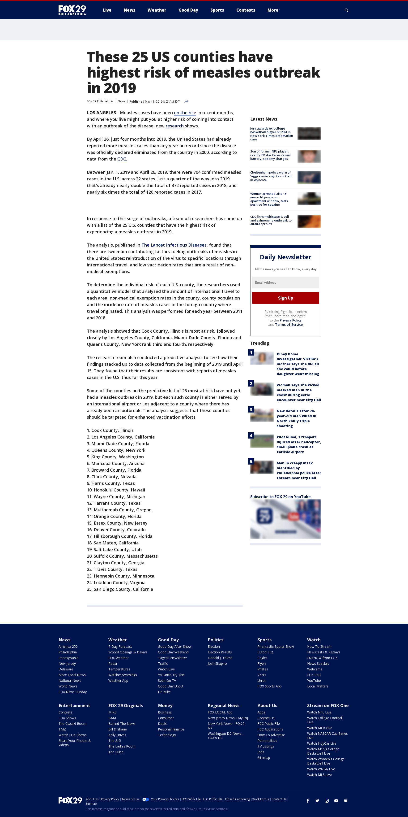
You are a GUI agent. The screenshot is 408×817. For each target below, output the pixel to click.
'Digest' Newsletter (172, 658)
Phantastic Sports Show (276, 646)
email (345, 800)
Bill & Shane (117, 729)
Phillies (263, 669)
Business (165, 712)
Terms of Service (289, 324)
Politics (215, 640)
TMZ (62, 729)
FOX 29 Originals (125, 705)
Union (262, 680)
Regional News (223, 705)
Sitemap (264, 757)
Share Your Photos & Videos (75, 742)
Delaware (66, 669)
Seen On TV (167, 680)
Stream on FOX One (328, 705)
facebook (308, 800)
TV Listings (266, 746)
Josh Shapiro (217, 663)
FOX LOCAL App (220, 712)
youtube (336, 800)
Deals (162, 723)
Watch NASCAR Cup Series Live (327, 735)
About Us (267, 705)
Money (165, 705)
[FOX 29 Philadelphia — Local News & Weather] (74, 10)
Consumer (166, 718)
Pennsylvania (68, 658)
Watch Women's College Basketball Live (325, 761)
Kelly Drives (117, 735)
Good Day (168, 640)
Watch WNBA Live (321, 769)
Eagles (263, 658)
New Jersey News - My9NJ (228, 718)
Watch (314, 640)
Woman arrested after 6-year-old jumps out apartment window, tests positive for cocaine (269, 199)
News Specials (318, 663)
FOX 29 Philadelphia (100, 101)
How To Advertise (271, 735)
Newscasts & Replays (323, 652)
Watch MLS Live (319, 774)
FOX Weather (118, 658)
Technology (167, 735)
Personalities (267, 740)
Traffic (163, 663)
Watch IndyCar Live (321, 743)
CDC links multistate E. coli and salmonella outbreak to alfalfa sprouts (271, 220)
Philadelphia (68, 652)
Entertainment (74, 705)
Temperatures (119, 669)
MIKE (112, 712)
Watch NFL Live (319, 712)
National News (70, 680)
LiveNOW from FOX (322, 658)
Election (214, 646)
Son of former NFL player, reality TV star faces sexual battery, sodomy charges (270, 155)
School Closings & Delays (127, 652)
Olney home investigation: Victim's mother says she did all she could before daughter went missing (298, 364)
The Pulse (115, 752)
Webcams (314, 669)
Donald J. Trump (220, 658)
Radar (112, 663)
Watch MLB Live (319, 728)
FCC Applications (270, 729)
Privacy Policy (291, 320)
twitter (317, 800)
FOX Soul (314, 675)
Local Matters (317, 686)
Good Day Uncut (170, 686)
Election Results (220, 652)
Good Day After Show (174, 646)
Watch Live (166, 669)
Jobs (261, 752)
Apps (261, 712)
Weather (117, 640)
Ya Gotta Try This (171, 675)
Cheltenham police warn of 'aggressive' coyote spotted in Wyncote (271, 176)
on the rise (185, 112)
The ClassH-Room (72, 723)
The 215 (114, 740)
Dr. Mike (164, 692)
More (273, 10)
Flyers (262, 663)
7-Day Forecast (120, 646)
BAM (112, 718)
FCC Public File (269, 723)
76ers (262, 675)
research (175, 126)
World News (68, 686)
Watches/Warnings (122, 675)
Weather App (118, 680)
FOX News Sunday (73, 692)
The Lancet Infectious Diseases (173, 245)
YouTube (314, 680)
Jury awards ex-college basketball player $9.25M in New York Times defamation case (271, 134)
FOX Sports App (270, 686)
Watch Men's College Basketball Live (323, 751)
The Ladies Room (122, 746)
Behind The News (122, 723)
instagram (327, 800)
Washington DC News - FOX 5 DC (225, 735)
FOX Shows (67, 718)
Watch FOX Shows (73, 735)
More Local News (72, 675)
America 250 (68, 646)
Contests (65, 712)
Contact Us (266, 718)
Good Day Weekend (173, 652)
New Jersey (67, 663)
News (121, 101)
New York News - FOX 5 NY (226, 725)
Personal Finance (171, 729)
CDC (121, 159)
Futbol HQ (265, 652)
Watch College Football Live (325, 720)
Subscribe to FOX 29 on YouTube (280, 496)
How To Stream (319, 646)
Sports (265, 640)
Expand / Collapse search (346, 10)
